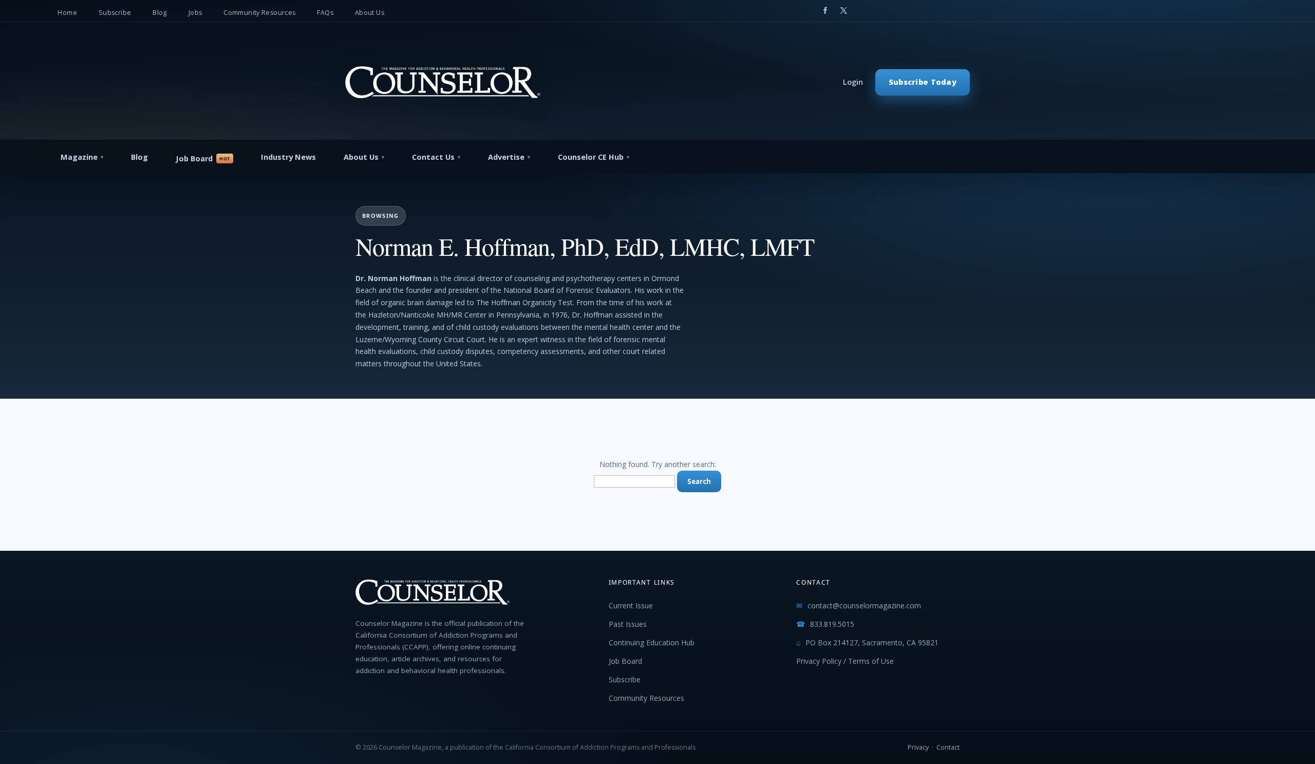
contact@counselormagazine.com (864, 605)
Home (67, 12)
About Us (369, 12)
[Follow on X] (843, 10)
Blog (160, 12)
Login (853, 82)
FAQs (325, 12)
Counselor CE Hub (591, 157)
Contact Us (433, 157)
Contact (948, 747)
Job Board (194, 158)
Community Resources (259, 12)
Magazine (79, 157)
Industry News (288, 157)
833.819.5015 (832, 624)
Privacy (918, 747)
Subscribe (115, 12)
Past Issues (628, 624)
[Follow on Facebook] (825, 10)
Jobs (195, 12)
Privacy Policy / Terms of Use (845, 661)
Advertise (506, 157)
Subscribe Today (922, 82)
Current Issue (631, 605)
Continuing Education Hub (651, 642)
